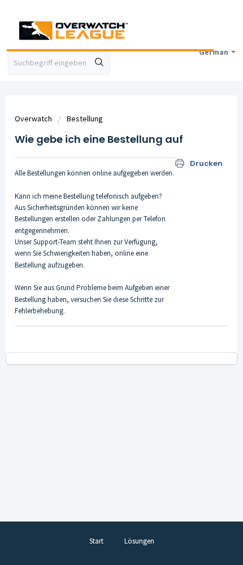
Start (96, 541)
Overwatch (33, 118)
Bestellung (85, 118)
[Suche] (99, 63)
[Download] (101, 274)
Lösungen (139, 541)
